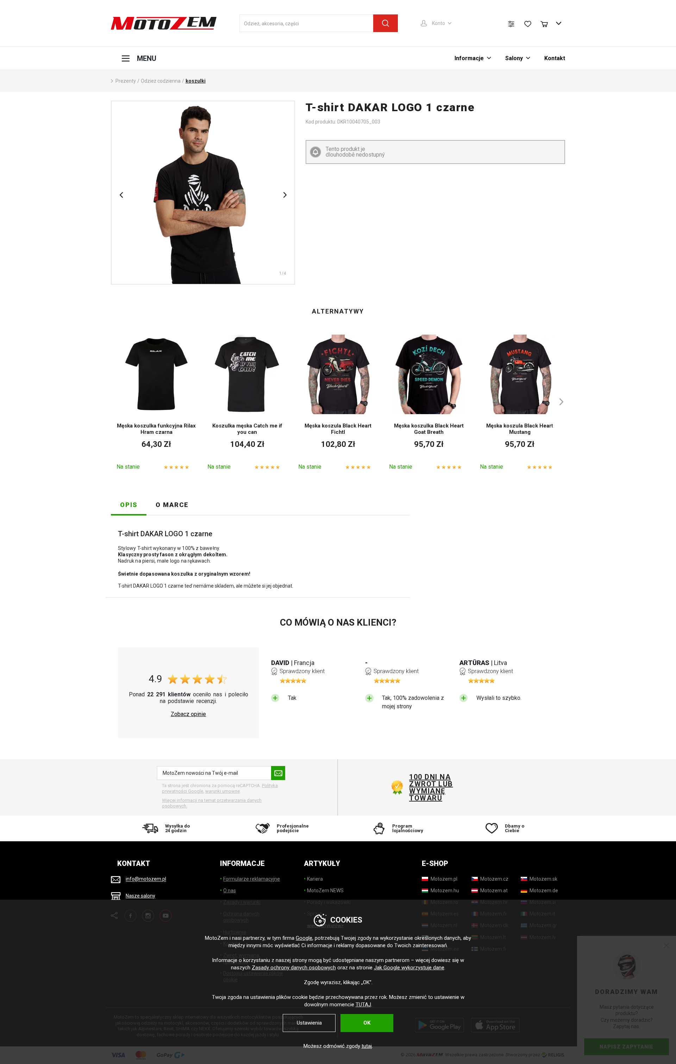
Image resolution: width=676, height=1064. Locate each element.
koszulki (196, 80)
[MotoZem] (164, 23)
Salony (514, 58)
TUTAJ (363, 1004)
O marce (172, 504)
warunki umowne (222, 791)
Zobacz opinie (188, 714)
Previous (121, 195)
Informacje (469, 58)
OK (366, 1023)
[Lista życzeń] (527, 24)
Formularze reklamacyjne (251, 879)
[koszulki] (203, 192)
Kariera (315, 879)
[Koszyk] (547, 23)
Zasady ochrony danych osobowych (294, 967)
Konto (438, 23)
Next (285, 195)
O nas (229, 890)
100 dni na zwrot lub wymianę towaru (431, 787)
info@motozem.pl (146, 879)
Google (304, 938)
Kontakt (554, 58)
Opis (129, 504)
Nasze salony (140, 896)
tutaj (367, 1046)
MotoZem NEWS (325, 890)
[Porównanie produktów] (511, 24)
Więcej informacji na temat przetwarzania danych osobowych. (212, 803)
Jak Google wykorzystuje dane (409, 967)
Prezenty (125, 80)
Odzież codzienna (161, 80)
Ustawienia (309, 1023)
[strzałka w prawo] (558, 402)
